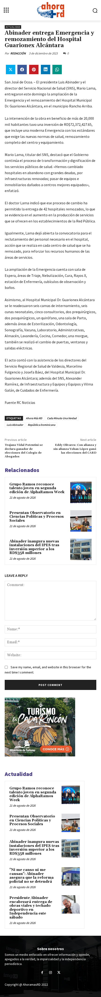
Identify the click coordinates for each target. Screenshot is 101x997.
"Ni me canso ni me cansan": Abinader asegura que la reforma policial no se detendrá (31, 876)
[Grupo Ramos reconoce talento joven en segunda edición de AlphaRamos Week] (81, 492)
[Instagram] (50, 973)
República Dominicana (41, 425)
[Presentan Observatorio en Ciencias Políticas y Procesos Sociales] (81, 521)
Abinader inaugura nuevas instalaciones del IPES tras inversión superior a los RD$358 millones (34, 547)
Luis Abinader (15, 425)
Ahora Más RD (34, 418)
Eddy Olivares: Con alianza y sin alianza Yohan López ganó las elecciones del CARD (74, 449)
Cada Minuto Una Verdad (62, 418)
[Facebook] (42, 973)
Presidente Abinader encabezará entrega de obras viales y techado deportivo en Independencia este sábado (30, 908)
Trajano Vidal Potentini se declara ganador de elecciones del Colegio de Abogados (24, 450)
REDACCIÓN (18, 53)
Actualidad (13, 27)
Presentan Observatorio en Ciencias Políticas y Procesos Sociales (36, 517)
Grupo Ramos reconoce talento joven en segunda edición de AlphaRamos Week (36, 488)
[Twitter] (59, 973)
